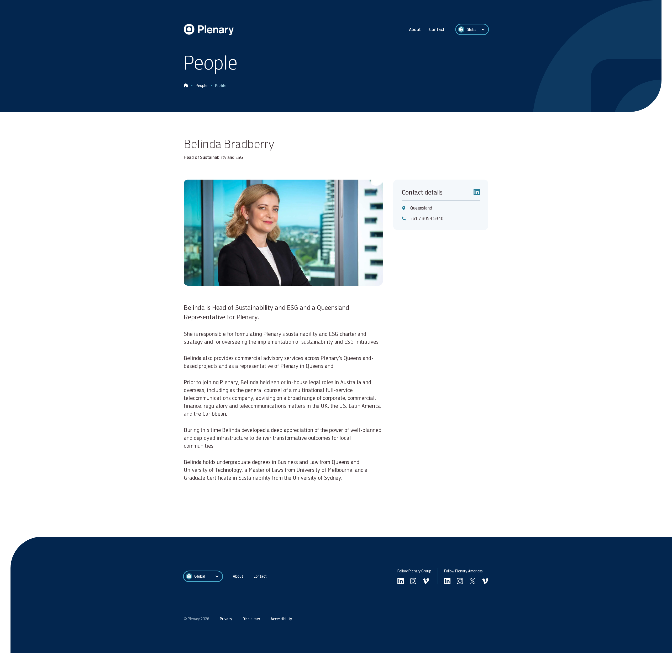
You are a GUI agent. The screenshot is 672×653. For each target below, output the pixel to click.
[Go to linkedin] (400, 581)
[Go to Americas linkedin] (447, 581)
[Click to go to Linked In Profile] (477, 192)
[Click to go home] (186, 85)
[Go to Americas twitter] (472, 581)
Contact (436, 29)
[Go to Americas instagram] (460, 581)
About (415, 29)
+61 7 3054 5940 (426, 218)
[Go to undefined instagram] (413, 581)
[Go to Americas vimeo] (485, 581)
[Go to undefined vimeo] (426, 581)
